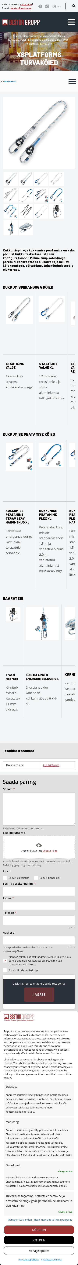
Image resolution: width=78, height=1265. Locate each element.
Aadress (8, 932)
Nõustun (39, 1230)
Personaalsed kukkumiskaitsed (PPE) (48, 40)
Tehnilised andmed (18, 750)
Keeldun (39, 1240)
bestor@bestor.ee (21, 8)
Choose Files (49, 850)
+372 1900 (26, 4)
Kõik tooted (30, 36)
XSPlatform (51, 765)
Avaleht (17, 36)
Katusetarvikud (47, 36)
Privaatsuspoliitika (28, 1259)
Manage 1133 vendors (20, 1219)
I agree (39, 994)
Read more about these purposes (53, 1219)
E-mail (8, 898)
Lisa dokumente (14, 833)
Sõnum (9, 789)
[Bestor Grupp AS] (21, 24)
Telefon (9, 912)
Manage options (39, 1251)
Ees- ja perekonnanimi (19, 883)
